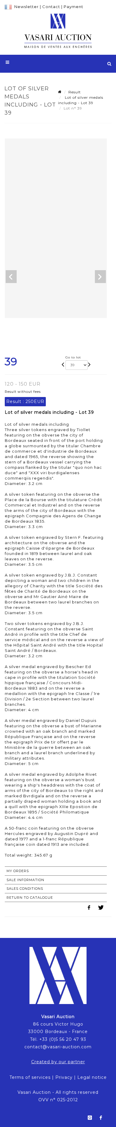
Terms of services (30, 1077)
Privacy (64, 1077)
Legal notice (92, 1077)
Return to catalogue (30, 897)
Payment (73, 6)
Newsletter (26, 6)
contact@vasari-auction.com (58, 1047)
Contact (51, 6)
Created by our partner (58, 1061)
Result (74, 92)
